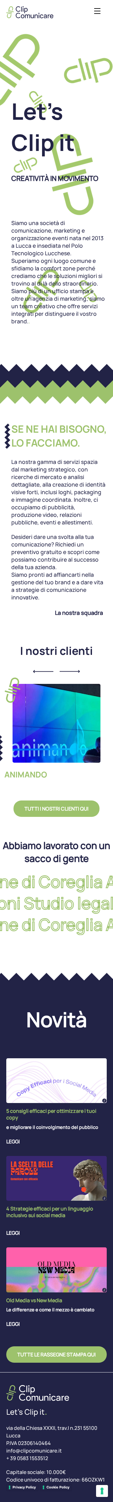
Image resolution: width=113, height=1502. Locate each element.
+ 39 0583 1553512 (27, 1458)
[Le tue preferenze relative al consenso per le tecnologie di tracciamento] (102, 1491)
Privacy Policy (24, 1487)
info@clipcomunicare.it (34, 1450)
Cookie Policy (57, 1487)
